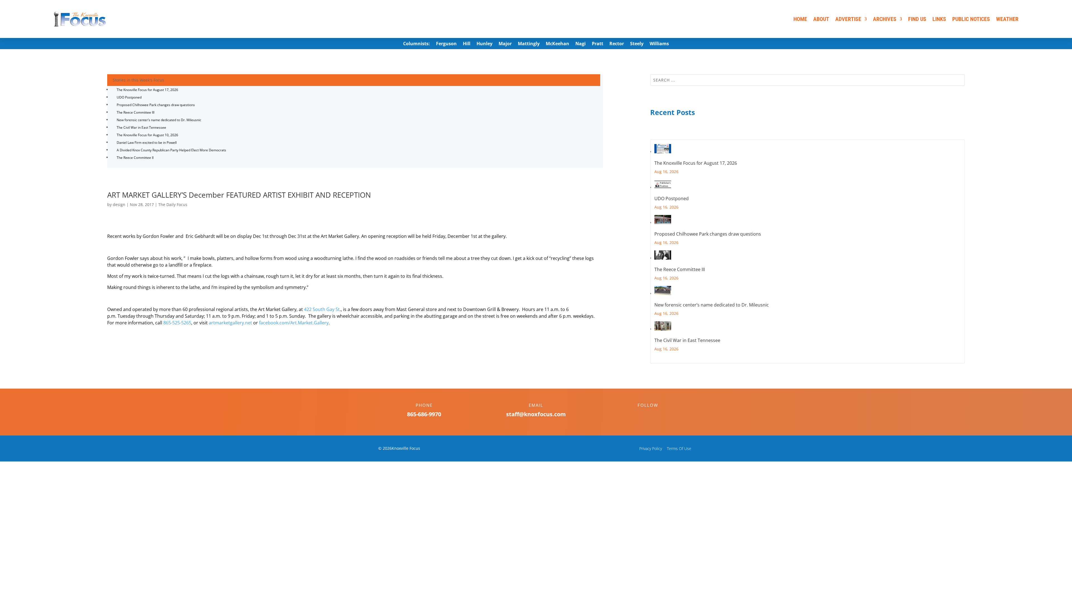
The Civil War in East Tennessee (141, 127)
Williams (659, 44)
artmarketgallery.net (230, 323)
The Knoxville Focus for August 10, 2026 (147, 135)
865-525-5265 (177, 323)
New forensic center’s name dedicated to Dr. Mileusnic (159, 120)
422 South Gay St (322, 309)
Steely (636, 44)
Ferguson (446, 44)
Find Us (917, 19)
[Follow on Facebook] (642, 414)
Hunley (484, 44)
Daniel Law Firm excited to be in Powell (147, 142)
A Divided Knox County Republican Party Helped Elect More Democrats (171, 150)
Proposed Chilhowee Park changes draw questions (156, 104)
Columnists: (416, 44)
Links (939, 19)
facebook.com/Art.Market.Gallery (294, 323)
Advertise (848, 19)
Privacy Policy (650, 448)
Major (505, 44)
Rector (616, 44)
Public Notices (971, 19)
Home (800, 19)
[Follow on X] (653, 414)
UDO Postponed (129, 97)
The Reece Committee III (135, 112)
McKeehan (557, 44)
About (821, 19)
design (119, 204)
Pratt (597, 44)
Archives (884, 19)
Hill (466, 44)
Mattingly (529, 44)
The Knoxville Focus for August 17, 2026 (147, 89)
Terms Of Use (679, 448)
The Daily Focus (172, 204)
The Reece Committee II (135, 157)
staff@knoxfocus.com (536, 414)
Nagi (580, 44)
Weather (1007, 19)
